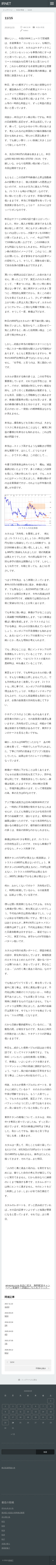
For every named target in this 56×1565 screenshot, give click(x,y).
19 (28, 1417)
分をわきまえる (8, 1508)
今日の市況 (40, 27)
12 (28, 1412)
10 (13, 1412)
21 (43, 1417)
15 (51, 1412)
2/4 (6, 1325)
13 (36, 1412)
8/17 (3, 1539)
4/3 (6, 1334)
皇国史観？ (6, 1548)
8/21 (3, 1521)
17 (13, 1417)
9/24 (6, 1316)
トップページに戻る (29, 1380)
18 (20, 1417)
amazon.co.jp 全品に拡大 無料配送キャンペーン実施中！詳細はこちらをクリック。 (27, 1286)
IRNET (6, 3)
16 (5, 1417)
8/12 (6, 1353)
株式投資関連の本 (8, 1468)
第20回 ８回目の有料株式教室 (13, 1513)
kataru (25, 30)
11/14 (12, 1362)
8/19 (3, 1530)
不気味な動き (41, 1368)
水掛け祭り (6, 1544)
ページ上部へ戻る (53, 1560)
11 (20, 1412)
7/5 (6, 1344)
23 (5, 1423)
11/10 (7, 1307)
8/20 (3, 1526)
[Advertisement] (28, 1254)
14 (43, 1412)
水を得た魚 (6, 1517)
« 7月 (13, 1434)
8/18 (3, 1535)
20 (36, 1417)
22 (51, 1417)
